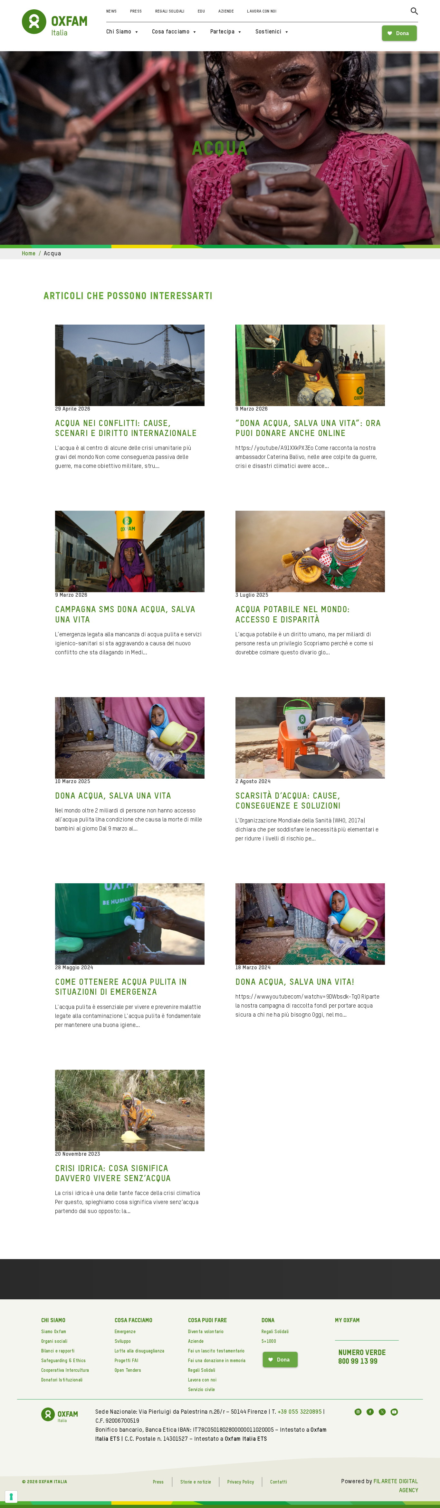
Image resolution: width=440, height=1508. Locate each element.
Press (136, 11)
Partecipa (222, 32)
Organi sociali (54, 1341)
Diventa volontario (206, 1332)
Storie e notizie (195, 1482)
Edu (201, 11)
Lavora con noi (261, 11)
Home (29, 254)
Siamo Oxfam (53, 1332)
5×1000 (269, 1341)
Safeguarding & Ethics (63, 1361)
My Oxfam (347, 1320)
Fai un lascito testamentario (216, 1351)
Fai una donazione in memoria (217, 1361)
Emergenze (125, 1332)
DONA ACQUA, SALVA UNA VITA (113, 796)
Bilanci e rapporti (57, 1351)
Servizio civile (201, 1390)
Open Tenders (128, 1370)
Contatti (278, 1482)
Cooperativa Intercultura (65, 1370)
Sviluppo (123, 1341)
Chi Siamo (118, 32)
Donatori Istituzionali (62, 1380)
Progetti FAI (126, 1361)
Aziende (226, 11)
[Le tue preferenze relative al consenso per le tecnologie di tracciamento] (11, 1497)
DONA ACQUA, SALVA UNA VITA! (294, 982)
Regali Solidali (170, 11)
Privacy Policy (240, 1482)
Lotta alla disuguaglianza (140, 1351)
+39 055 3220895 (300, 1412)
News (111, 11)
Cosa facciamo (170, 32)
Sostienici (268, 32)
